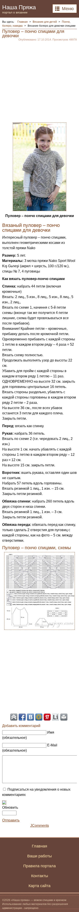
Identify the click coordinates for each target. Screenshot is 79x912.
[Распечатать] (63, 717)
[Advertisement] (39, 80)
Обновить (10, 807)
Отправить (11, 820)
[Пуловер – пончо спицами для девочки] (39, 166)
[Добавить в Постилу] (47, 717)
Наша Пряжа (19, 9)
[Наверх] (13, 717)
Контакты (39, 876)
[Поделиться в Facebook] (22, 717)
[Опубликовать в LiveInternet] (55, 717)
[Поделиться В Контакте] (30, 717)
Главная (39, 846)
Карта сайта (39, 886)
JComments (39, 825)
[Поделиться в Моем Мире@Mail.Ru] (38, 717)
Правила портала (39, 866)
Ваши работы (39, 856)
